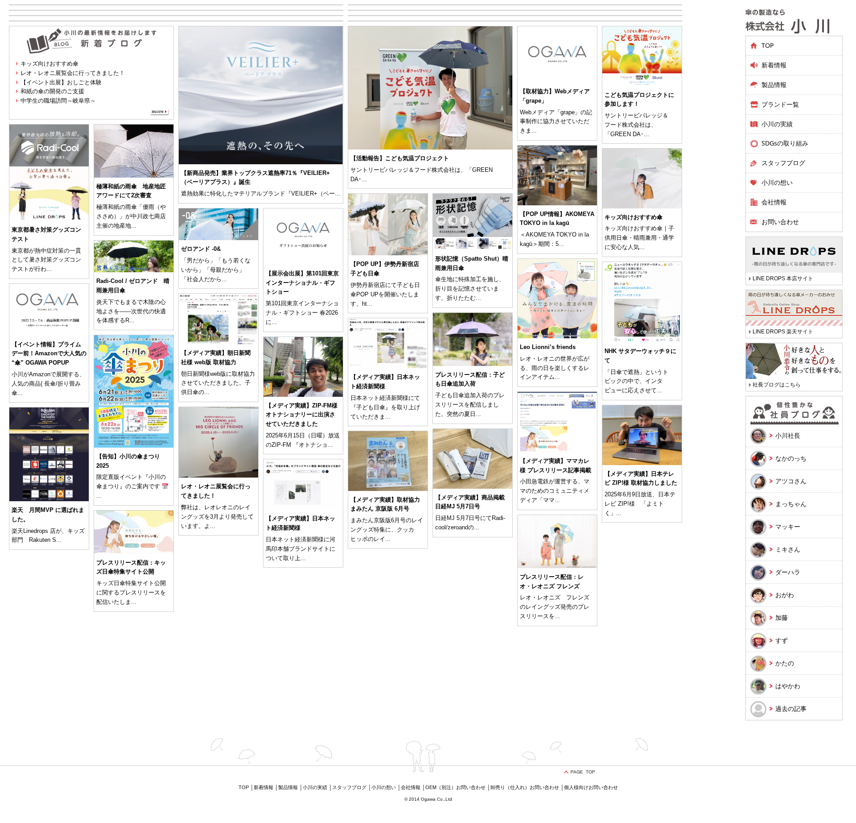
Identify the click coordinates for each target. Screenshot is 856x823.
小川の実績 (777, 124)
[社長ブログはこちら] (794, 366)
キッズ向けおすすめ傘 (49, 63)
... (337, 193)
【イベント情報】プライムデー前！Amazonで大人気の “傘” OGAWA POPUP (49, 353)
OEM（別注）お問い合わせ (455, 787)
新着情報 (773, 65)
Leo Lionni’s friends (548, 347)
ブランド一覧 (780, 104)
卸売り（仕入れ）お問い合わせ (524, 787)
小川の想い (777, 182)
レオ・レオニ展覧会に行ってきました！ (73, 73)
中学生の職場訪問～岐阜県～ (58, 100)
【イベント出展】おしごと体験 (61, 82)
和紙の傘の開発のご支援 (52, 91)
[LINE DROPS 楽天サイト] (794, 313)
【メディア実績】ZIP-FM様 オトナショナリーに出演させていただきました (301, 415)
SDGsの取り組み (784, 143)
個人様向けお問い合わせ (591, 787)
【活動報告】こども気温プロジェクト (399, 158)
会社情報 (773, 202)
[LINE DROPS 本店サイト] (794, 260)
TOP (767, 45)
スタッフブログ (783, 162)
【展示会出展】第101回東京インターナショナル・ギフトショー (302, 282)
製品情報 (288, 787)
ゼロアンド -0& (201, 248)
